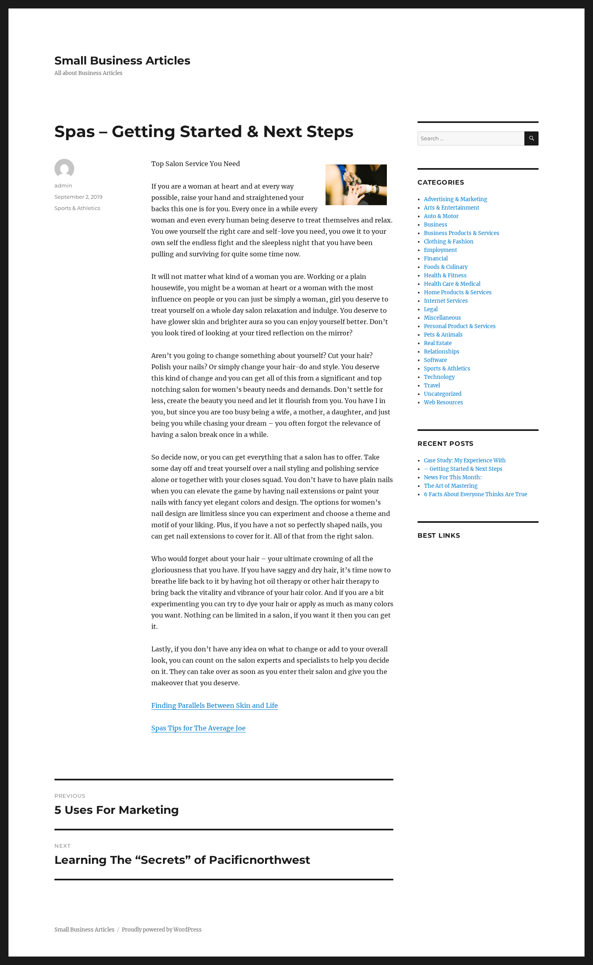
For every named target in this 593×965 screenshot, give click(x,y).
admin (63, 185)
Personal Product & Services (460, 326)
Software (435, 360)
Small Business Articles (122, 60)
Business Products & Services (461, 233)
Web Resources (443, 402)
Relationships (441, 351)
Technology (439, 377)
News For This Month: (453, 477)
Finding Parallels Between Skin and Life (214, 705)
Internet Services (446, 300)
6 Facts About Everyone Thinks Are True (475, 494)
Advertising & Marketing (455, 199)
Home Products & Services (458, 292)
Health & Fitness (445, 275)
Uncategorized (442, 394)
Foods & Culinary (446, 267)
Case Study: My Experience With (465, 460)
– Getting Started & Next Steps (463, 469)
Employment (440, 250)
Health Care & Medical (452, 284)
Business (435, 224)
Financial (436, 258)
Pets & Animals (443, 334)
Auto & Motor (441, 216)
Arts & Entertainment (451, 207)
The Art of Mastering (451, 485)
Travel (432, 385)
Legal (431, 309)
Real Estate (438, 343)
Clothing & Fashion (449, 241)
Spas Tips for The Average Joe (198, 728)
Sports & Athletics (77, 208)
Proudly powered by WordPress (162, 929)
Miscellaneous (442, 317)
